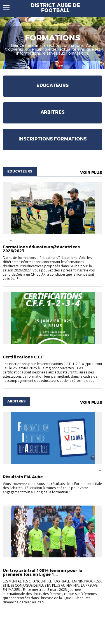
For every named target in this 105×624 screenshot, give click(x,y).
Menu (9, 7)
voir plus (91, 172)
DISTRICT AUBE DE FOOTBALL (55, 7)
